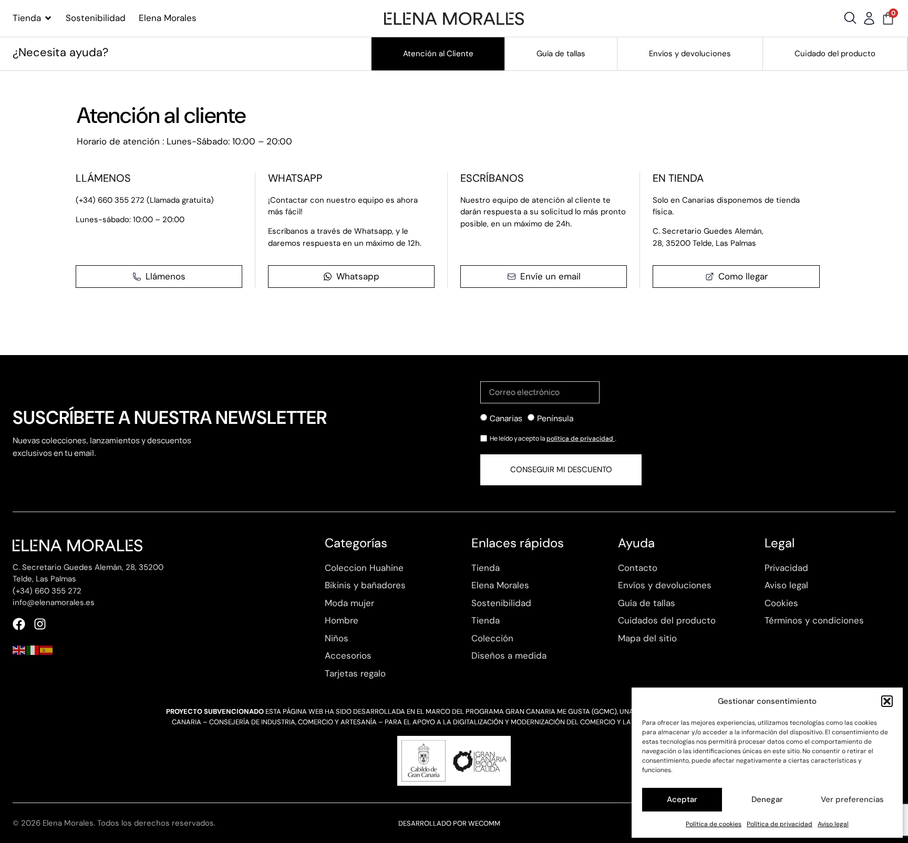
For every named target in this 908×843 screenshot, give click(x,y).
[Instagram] (40, 624)
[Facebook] (19, 624)
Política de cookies (713, 824)
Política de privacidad (779, 824)
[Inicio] (453, 18)
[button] (887, 701)
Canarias (506, 417)
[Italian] (33, 649)
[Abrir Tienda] (48, 18)
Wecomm (484, 823)
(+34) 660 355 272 (47, 591)
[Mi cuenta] (869, 18)
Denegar (767, 799)
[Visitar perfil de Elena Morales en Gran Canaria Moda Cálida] (454, 761)
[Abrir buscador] (850, 18)
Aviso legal (833, 824)
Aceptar (682, 799)
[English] (19, 649)
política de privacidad (580, 438)
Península (555, 417)
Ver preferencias (852, 799)
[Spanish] (47, 649)
